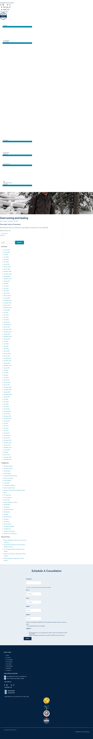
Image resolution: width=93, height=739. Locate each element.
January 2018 (7, 454)
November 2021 (7, 360)
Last (27, 598)
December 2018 (7, 440)
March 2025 (6, 264)
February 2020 (7, 411)
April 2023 (6, 319)
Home (7, 655)
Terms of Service (62, 622)
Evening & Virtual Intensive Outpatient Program (14, 490)
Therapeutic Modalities (9, 526)
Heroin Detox (7, 500)
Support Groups (7, 524)
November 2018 (7, 442)
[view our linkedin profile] (8, 5)
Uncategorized (7, 529)
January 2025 (7, 269)
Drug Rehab (6, 483)
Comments (29, 579)
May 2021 (6, 375)
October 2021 (7, 363)
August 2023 (7, 310)
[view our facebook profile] (1, 5)
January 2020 (7, 413)
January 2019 (7, 438)
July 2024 (6, 283)
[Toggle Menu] (17, 26)
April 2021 (6, 377)
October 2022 (7, 334)
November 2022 (7, 332)
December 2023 (7, 300)
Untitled (28, 628)
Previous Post (3, 233)
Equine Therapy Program (9, 488)
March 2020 (6, 409)
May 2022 (6, 346)
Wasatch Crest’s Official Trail (10, 533)
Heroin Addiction (8, 497)
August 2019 (7, 421)
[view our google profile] (5, 5)
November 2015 (7, 457)
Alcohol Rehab (7, 471)
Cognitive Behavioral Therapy (10, 475)
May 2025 (6, 259)
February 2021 (7, 382)
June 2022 (6, 344)
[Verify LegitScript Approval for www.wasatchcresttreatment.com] (46, 709)
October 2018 (7, 445)
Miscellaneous (7, 512)
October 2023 (7, 305)
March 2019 (6, 433)
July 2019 (6, 423)
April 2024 (6, 290)
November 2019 (7, 418)
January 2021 (7, 385)
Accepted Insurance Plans (7, 3)
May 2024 (6, 288)
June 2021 (6, 373)
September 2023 (8, 307)
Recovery (6, 514)
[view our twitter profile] (3, 5)
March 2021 (6, 380)
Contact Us (8, 670)
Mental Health (7, 504)
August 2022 (7, 339)
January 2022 (7, 356)
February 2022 (7, 353)
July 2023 (6, 312)
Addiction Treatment (8, 466)
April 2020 (6, 406)
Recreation (6, 519)
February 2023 (7, 324)
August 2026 (7, 250)
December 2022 (7, 329)
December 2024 (7, 271)
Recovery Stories (7, 516)
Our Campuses (9, 659)
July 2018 (6, 452)
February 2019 (7, 435)
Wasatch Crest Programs (9, 531)
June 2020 (6, 401)
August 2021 (7, 368)
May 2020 (6, 404)
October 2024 (7, 276)
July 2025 (6, 254)
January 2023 (7, 327)
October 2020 (7, 392)
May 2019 (6, 428)
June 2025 (6, 257)
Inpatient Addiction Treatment (10, 502)
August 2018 (7, 450)
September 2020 (8, 394)
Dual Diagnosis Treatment (9, 485)
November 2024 (7, 274)
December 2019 (7, 416)
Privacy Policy (54, 622)
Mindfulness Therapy (8, 509)
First (28, 590)
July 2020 (6, 399)
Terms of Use (83, 731)
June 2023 (6, 315)
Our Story (8, 657)
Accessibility (77, 731)
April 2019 (6, 430)
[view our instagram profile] (10, 5)
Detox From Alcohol (8, 478)
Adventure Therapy (8, 468)
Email (28, 606)
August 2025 (7, 252)
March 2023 (6, 322)
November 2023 (7, 303)
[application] (7, 25)
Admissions (8, 668)
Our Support (9, 664)
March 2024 (6, 293)
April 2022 (6, 348)
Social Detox (6, 521)
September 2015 (8, 459)
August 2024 (7, 281)
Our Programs (9, 661)
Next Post (3, 235)
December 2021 (7, 358)
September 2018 (7, 447)
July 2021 (6, 370)
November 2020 (7, 389)
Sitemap (87, 731)
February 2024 (7, 295)
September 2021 (8, 365)
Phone (28, 614)
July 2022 (6, 341)
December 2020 (7, 387)
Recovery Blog (9, 666)
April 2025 (6, 262)
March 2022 (6, 351)
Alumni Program (7, 473)
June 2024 (6, 286)
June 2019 (6, 426)
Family (5, 492)
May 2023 (6, 317)
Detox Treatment (3, 221)
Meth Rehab (6, 507)
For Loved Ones (7, 495)
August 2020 (7, 397)
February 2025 (7, 266)
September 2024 (8, 278)
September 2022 (8, 336)
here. (10, 230)
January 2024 (7, 298)
